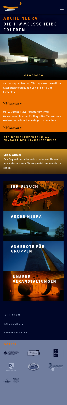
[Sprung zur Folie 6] (37, 75)
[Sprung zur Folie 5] (35, 75)
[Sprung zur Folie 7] (39, 75)
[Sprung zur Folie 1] (25, 75)
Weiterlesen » (12, 103)
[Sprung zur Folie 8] (42, 75)
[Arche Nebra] (12, 7)
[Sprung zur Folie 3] (30, 75)
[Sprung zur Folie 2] (27, 75)
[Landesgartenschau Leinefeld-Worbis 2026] (56, 366)
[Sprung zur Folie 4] (32, 75)
